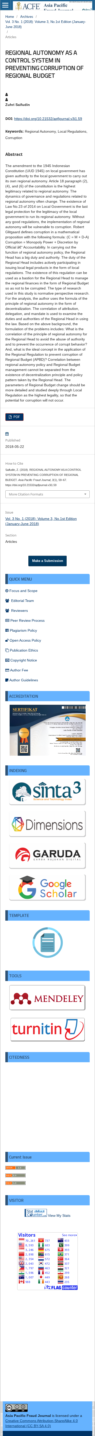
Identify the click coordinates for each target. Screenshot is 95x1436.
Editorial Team (22, 601)
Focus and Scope (23, 591)
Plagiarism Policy (23, 630)
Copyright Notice (23, 660)
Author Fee (19, 670)
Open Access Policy (25, 640)
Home (9, 17)
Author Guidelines (23, 680)
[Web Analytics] (36, 1215)
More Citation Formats (26, 494)
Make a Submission (47, 561)
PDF (16, 417)
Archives (26, 17)
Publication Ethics (24, 650)
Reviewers (19, 611)
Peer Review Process (27, 620)
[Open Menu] (5, 5)
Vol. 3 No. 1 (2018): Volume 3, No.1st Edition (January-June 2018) (45, 24)
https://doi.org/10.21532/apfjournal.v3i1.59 (48, 119)
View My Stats (59, 1215)
